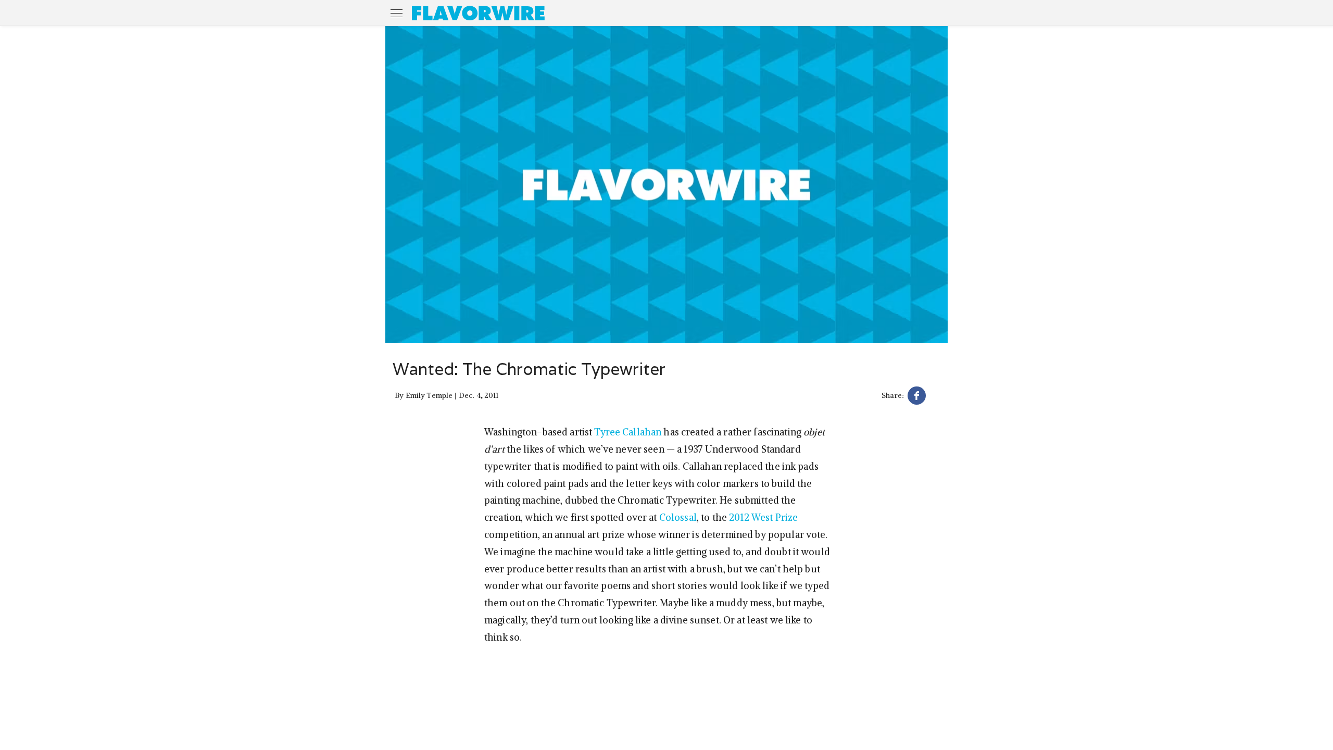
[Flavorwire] (478, 13)
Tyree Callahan (627, 432)
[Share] (917, 397)
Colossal (678, 517)
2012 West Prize (763, 517)
